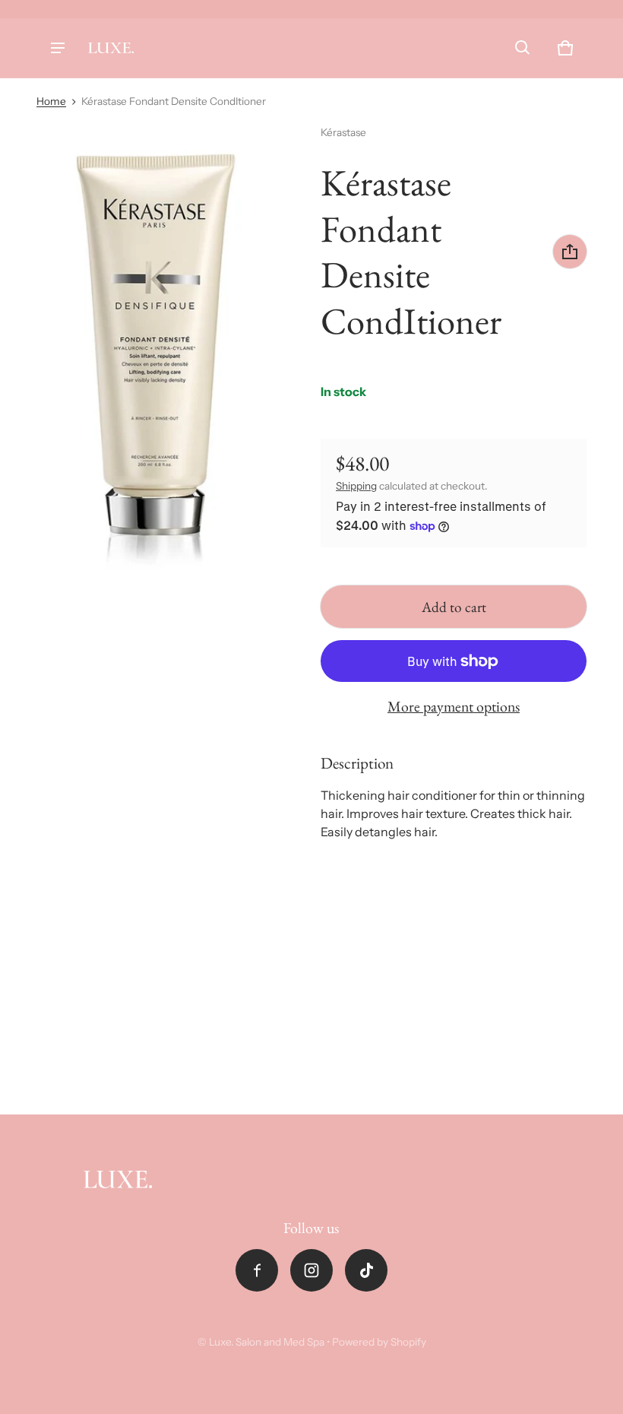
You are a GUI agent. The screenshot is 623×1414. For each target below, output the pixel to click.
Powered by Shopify (379, 1342)
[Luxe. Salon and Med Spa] (111, 48)
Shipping (356, 486)
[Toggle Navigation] (57, 48)
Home (51, 101)
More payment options (453, 706)
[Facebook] (257, 1270)
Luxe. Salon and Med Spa (266, 1342)
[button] (522, 48)
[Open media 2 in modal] (151, 352)
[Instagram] (311, 1270)
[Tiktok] (366, 1270)
